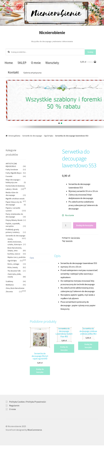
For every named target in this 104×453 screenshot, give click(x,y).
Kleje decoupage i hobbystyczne (13, 181)
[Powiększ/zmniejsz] (23, 447)
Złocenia (9, 291)
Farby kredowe (12, 169)
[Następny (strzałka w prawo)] (9, 451)
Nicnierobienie (52, 32)
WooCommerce (34, 429)
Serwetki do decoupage (32, 135)
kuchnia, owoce (14, 254)
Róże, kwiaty (13, 267)
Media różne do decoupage (12, 193)
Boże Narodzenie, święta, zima (15, 249)
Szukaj (90, 52)
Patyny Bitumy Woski (14, 220)
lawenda (69, 241)
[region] (52, 104)
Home (9, 63)
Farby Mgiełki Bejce (14, 173)
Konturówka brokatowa (15, 186)
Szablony (9, 281)
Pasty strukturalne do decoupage (14, 215)
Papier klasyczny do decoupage (14, 203)
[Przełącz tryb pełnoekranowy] (16, 447)
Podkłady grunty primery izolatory (13, 230)
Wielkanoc (10, 284)
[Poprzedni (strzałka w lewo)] (3, 451)
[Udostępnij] (9, 447)
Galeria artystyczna (32, 72)
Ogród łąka (48, 135)
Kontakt (13, 72)
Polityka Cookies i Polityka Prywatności (27, 401)
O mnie (36, 63)
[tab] (40, 258)
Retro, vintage (13, 264)
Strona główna (14, 135)
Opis (32, 257)
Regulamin (14, 405)
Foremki (9, 176)
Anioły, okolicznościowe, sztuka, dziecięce (15, 242)
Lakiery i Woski (12, 189)
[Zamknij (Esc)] (3, 447)
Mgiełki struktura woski (15, 198)
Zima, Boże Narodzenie (15, 288)
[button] (10, 100)
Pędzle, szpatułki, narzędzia (13, 224)
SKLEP (21, 63)
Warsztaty (52, 63)
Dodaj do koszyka (84, 225)
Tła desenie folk (14, 271)
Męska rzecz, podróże (17, 257)
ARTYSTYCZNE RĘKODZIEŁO (11, 164)
